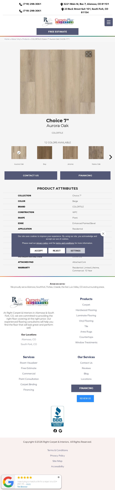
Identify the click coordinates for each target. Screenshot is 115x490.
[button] (57, 31)
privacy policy (42, 243)
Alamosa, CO (29, 339)
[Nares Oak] (96, 152)
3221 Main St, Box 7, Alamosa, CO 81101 (86, 4)
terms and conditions (65, 243)
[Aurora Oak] (19, 152)
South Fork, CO (29, 344)
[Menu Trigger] (109, 22)
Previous (4, 152)
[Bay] (45, 152)
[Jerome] (70, 152)
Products (25, 39)
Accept (39, 250)
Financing (85, 175)
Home (6, 39)
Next (110, 152)
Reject (56, 250)
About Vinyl (16, 39)
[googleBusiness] (60, 431)
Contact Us (31, 175)
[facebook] (55, 431)
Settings (75, 250)
